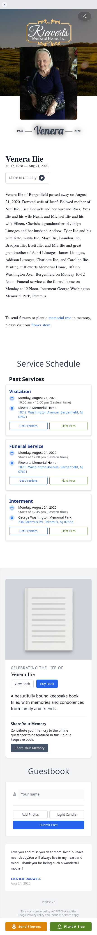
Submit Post (48, 825)
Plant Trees (69, 426)
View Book (22, 684)
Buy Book (47, 684)
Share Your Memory (29, 748)
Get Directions (28, 426)
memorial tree (59, 317)
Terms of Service (60, 915)
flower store (40, 324)
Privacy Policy (35, 915)
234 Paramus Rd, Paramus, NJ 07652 (45, 522)
